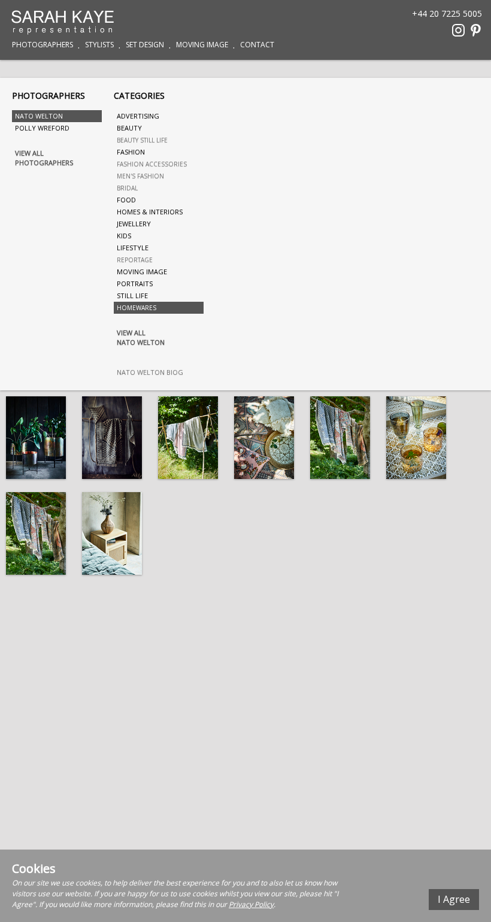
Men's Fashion (140, 176)
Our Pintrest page (475, 30)
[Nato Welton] (36, 437)
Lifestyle (132, 247)
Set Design (145, 45)
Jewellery (134, 223)
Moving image (142, 271)
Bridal (127, 188)
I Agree (454, 899)
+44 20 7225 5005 (447, 13)
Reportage (135, 260)
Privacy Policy (251, 904)
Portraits (135, 283)
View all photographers (44, 157)
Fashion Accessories (152, 164)
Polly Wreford (42, 127)
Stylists (99, 45)
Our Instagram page (458, 30)
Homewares (136, 308)
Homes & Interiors (150, 211)
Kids (124, 235)
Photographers (42, 45)
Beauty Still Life (142, 140)
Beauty (129, 127)
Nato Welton (39, 115)
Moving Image (202, 45)
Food (126, 199)
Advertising (138, 115)
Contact (257, 45)
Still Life (132, 295)
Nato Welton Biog (150, 372)
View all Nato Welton (141, 337)
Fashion (131, 151)
